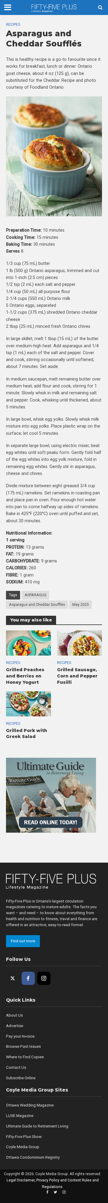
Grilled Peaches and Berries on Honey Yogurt (25, 676)
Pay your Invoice (20, 1036)
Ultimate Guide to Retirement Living (37, 1126)
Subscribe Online (20, 1078)
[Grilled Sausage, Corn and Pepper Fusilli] (79, 642)
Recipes (13, 24)
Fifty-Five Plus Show (24, 1136)
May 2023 (80, 604)
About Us (14, 1015)
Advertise (14, 1026)
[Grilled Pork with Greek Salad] (28, 703)
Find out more (23, 941)
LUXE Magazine (19, 1115)
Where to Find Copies (25, 1057)
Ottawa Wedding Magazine (30, 1105)
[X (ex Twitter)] (12, 978)
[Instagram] (43, 978)
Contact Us (16, 1067)
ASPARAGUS (35, 595)
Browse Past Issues (23, 1046)
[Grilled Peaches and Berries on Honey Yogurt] (28, 642)
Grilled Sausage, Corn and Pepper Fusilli (77, 676)
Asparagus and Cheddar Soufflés (37, 604)
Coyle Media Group (22, 1147)
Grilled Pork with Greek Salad (26, 733)
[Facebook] (28, 978)
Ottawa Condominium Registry (33, 1157)
